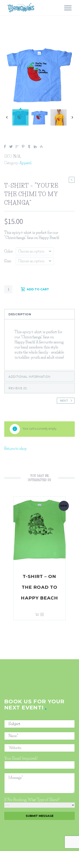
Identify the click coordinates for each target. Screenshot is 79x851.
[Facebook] (4, 146)
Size (7, 261)
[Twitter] (11, 146)
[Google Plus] (17, 146)
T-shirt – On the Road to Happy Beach (39, 587)
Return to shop (15, 448)
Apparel (25, 163)
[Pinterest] (23, 146)
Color (8, 251)
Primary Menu (68, 8)
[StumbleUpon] (41, 146)
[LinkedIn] (35, 146)
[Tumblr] (29, 146)
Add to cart (38, 289)
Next (64, 400)
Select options (37, 614)
